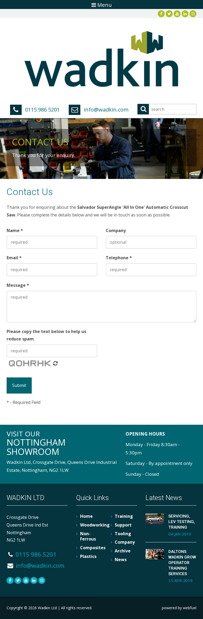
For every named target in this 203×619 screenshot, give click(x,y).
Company (116, 230)
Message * (18, 285)
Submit (19, 385)
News (121, 559)
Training (124, 516)
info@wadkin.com (105, 109)
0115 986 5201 (42, 109)
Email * (14, 258)
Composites (92, 548)
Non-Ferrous (88, 536)
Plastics (88, 556)
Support (123, 525)
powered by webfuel (179, 607)
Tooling (123, 534)
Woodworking (95, 525)
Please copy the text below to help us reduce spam (46, 335)
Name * (15, 230)
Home (86, 516)
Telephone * (119, 258)
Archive (123, 551)
